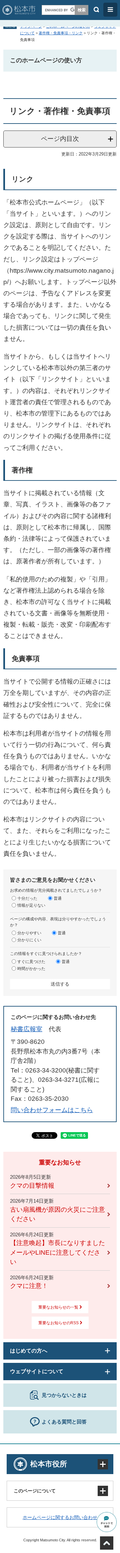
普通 (58, 898)
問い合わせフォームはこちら (52, 1109)
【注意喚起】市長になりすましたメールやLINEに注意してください (57, 1252)
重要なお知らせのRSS (58, 1323)
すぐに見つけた (31, 961)
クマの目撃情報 (32, 1185)
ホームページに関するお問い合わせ (60, 1517)
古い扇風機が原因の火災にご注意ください (57, 1214)
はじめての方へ (28, 1351)
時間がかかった (31, 968)
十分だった (27, 898)
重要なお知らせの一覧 (58, 1307)
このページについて (35, 1490)
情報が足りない (31, 905)
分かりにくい (29, 940)
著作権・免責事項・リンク (61, 33)
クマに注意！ (29, 1285)
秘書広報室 (26, 1029)
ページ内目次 (60, 138)
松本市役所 (48, 1464)
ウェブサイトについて (36, 1371)
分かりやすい (29, 933)
